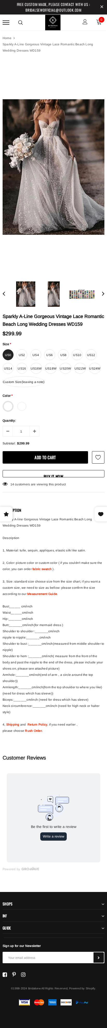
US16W (36, 368)
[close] (101, 7)
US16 (22, 368)
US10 (77, 355)
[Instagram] (23, 974)
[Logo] (53, 22)
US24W (94, 368)
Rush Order (33, 731)
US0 (8, 355)
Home (7, 38)
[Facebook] (5, 974)
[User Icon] (85, 22)
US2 (22, 355)
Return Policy (37, 724)
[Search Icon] (20, 22)
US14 (8, 368)
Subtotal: (9, 443)
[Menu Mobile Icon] (6, 22)
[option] (53, 167)
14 (12, 484)
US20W (65, 368)
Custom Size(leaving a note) (23, 382)
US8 (63, 355)
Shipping (12, 724)
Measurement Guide (42, 594)
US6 (49, 355)
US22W (80, 368)
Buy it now (53, 475)
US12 (91, 355)
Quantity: (9, 420)
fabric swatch (42, 569)
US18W (50, 368)
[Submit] (98, 957)
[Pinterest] (14, 974)
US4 (35, 355)
